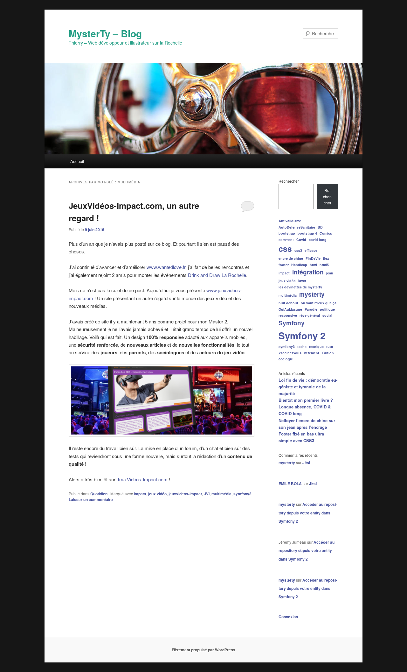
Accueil (77, 161)
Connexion (288, 616)
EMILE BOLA (290, 483)
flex (326, 258)
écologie (286, 359)
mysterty (312, 294)
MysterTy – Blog (105, 33)
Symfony (292, 323)
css (285, 248)
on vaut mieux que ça (318, 303)
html (313, 264)
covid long (318, 239)
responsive (288, 315)
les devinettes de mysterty (300, 287)
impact (140, 494)
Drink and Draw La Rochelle (217, 275)
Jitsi (306, 462)
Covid (301, 239)
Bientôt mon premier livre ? (306, 400)
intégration (308, 272)
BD (320, 227)
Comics (326, 233)
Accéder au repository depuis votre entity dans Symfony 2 (308, 512)
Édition (328, 352)
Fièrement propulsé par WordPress (203, 650)
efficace (311, 250)
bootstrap (287, 233)
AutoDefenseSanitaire (297, 227)
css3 (298, 250)
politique (327, 309)
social (327, 315)
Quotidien (98, 494)
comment (286, 239)
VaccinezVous (290, 352)
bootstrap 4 (307, 233)
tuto (329, 346)
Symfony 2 (302, 335)
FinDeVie (313, 258)
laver (302, 280)
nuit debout (288, 303)
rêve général (310, 315)
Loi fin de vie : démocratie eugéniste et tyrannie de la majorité (308, 386)
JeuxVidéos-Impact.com (142, 479)
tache (302, 346)
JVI (207, 494)
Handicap (299, 264)
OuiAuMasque (290, 309)
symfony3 (242, 494)
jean (329, 273)
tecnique (316, 346)
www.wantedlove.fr (166, 267)
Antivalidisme (290, 220)
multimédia (221, 494)
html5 (324, 264)
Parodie (311, 309)
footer (284, 264)
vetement (311, 352)
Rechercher (289, 181)
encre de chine (291, 258)
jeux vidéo (157, 494)
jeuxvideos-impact (185, 494)
